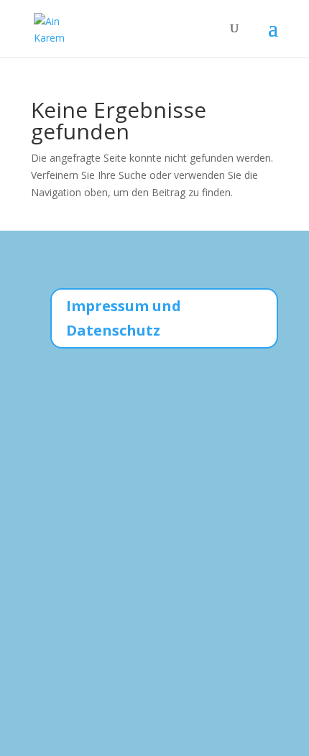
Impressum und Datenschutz (123, 318)
